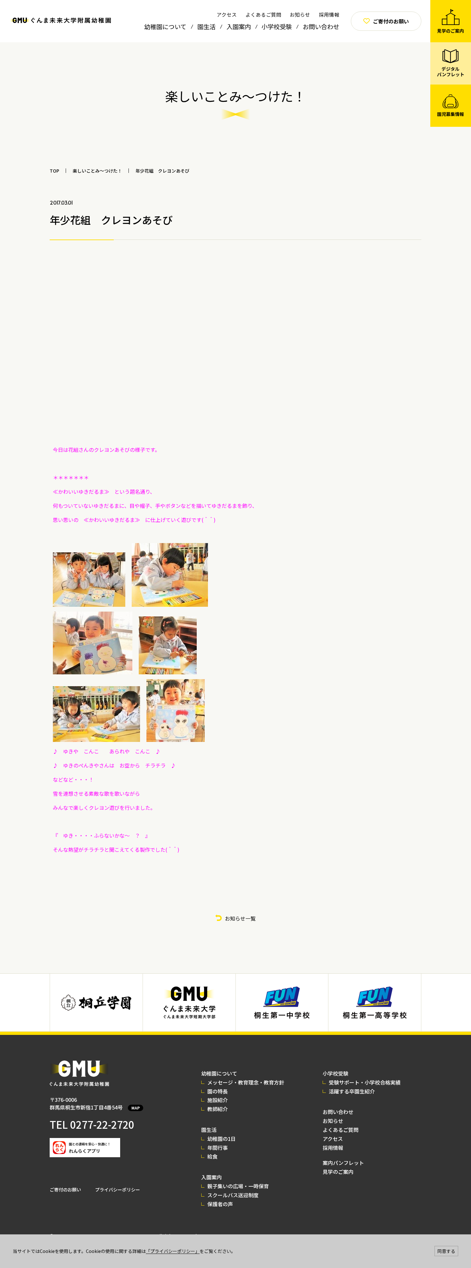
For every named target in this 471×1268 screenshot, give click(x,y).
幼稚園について (165, 26)
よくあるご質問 (263, 14)
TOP (54, 170)
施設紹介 (217, 1100)
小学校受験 (276, 26)
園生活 (206, 26)
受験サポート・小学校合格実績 (365, 1082)
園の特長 (217, 1091)
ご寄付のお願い (65, 1189)
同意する (446, 1251)
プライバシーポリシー (117, 1189)
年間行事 (217, 1147)
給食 (212, 1156)
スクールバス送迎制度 (233, 1195)
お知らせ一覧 (240, 918)
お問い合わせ (321, 26)
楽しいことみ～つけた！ (97, 170)
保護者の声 (220, 1204)
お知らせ (300, 14)
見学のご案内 (338, 1171)
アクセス (227, 14)
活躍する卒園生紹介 (352, 1091)
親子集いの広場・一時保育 (238, 1186)
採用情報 (329, 14)
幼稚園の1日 (221, 1138)
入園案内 (239, 26)
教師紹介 (217, 1109)
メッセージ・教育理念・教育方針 (245, 1082)
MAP (135, 1107)
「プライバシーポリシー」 (173, 1251)
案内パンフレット (343, 1162)
